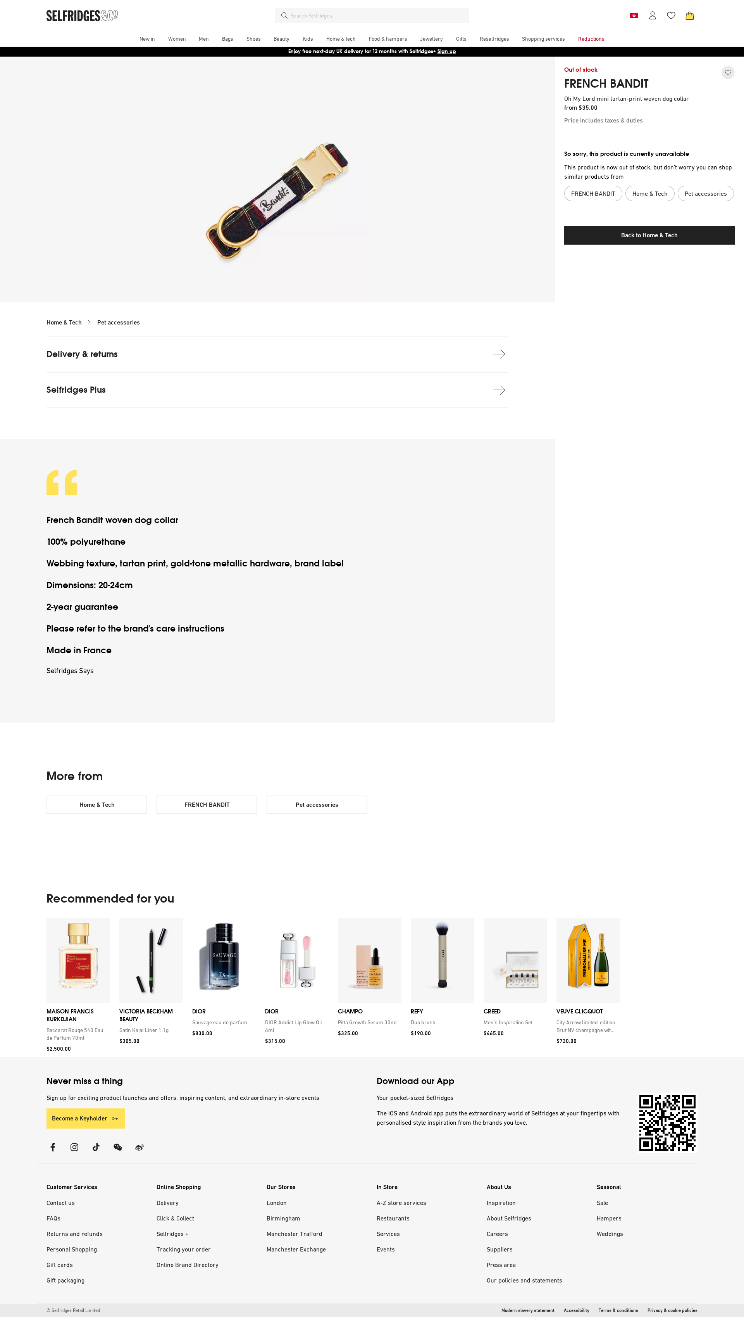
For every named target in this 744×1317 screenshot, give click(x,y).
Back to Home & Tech (649, 235)
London (277, 1202)
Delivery (168, 1202)
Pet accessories (118, 322)
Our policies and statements (524, 1280)
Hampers (609, 1218)
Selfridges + (173, 1233)
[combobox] (378, 15)
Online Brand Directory (188, 1264)
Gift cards (59, 1264)
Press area (501, 1264)
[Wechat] (118, 1152)
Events (386, 1249)
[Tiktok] (96, 1152)
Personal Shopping (71, 1249)
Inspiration (501, 1202)
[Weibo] (139, 1152)
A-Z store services (401, 1202)
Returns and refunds (74, 1233)
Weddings (610, 1233)
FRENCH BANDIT (606, 84)
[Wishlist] (671, 15)
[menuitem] (147, 39)
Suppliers (500, 1249)
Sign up (446, 51)
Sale (602, 1202)
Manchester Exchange (296, 1249)
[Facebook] (52, 1152)
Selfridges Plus (76, 389)
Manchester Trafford (294, 1233)
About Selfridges (509, 1218)
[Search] (284, 15)
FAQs (53, 1218)
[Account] (652, 15)
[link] (76, 1034)
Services (388, 1233)
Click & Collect (175, 1218)
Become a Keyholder (79, 1118)
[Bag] (690, 15)
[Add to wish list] (728, 72)
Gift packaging (65, 1280)
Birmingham (283, 1218)
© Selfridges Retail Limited (73, 1310)
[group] (333, 987)
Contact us (60, 1202)
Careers (497, 1233)
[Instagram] (74, 1152)
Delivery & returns (82, 354)
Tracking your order (184, 1249)
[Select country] (634, 15)
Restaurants (393, 1218)
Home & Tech (64, 322)
